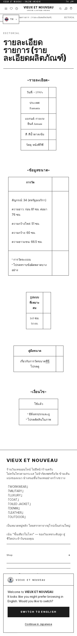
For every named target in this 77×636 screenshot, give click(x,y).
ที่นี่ (47, 361)
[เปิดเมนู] (6, 8)
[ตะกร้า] (71, 8)
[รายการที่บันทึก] (11, 8)
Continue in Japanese (38, 624)
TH (67, 2)
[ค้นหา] (60, 8)
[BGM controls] (65, 8)
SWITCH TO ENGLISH (38, 611)
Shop (10, 555)
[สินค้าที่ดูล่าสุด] (16, 8)
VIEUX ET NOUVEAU (39, 9)
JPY (72, 2)
